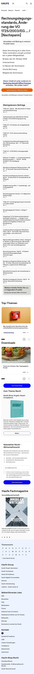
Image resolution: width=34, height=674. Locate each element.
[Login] (31, 3)
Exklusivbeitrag (9, 332)
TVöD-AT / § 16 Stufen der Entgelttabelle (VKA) (16, 126)
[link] (4, 10)
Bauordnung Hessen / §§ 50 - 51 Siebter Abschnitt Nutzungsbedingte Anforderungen (16, 253)
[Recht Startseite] (5, 3)
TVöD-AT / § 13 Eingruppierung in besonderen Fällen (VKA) (17, 202)
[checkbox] (4, 472)
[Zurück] (24, 339)
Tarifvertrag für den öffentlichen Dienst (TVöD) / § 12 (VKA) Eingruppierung (15, 117)
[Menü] (13, 3)
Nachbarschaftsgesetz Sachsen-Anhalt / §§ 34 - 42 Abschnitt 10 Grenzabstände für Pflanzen (17, 177)
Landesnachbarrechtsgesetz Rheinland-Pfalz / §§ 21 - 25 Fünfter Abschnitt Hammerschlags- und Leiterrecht (16, 231)
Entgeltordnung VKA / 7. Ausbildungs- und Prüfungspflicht (16, 186)
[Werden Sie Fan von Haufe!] (2, 633)
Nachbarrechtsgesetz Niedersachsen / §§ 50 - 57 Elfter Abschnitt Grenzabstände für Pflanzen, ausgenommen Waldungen (17, 263)
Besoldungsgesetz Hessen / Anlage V (15, 210)
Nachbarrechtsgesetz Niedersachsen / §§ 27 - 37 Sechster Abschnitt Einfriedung (16, 168)
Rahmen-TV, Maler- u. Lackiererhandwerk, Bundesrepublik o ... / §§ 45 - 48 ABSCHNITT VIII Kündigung (17, 159)
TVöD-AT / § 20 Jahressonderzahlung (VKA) (15, 134)
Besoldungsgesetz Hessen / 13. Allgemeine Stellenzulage (16, 194)
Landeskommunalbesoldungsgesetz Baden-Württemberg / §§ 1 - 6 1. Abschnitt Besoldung (16, 143)
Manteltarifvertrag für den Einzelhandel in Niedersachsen (16, 272)
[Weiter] (29, 339)
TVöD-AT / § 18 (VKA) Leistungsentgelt (15, 151)
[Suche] (27, 3)
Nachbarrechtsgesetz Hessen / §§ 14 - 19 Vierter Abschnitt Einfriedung (16, 280)
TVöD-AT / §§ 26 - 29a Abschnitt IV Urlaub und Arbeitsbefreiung (17, 109)
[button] (17, 90)
